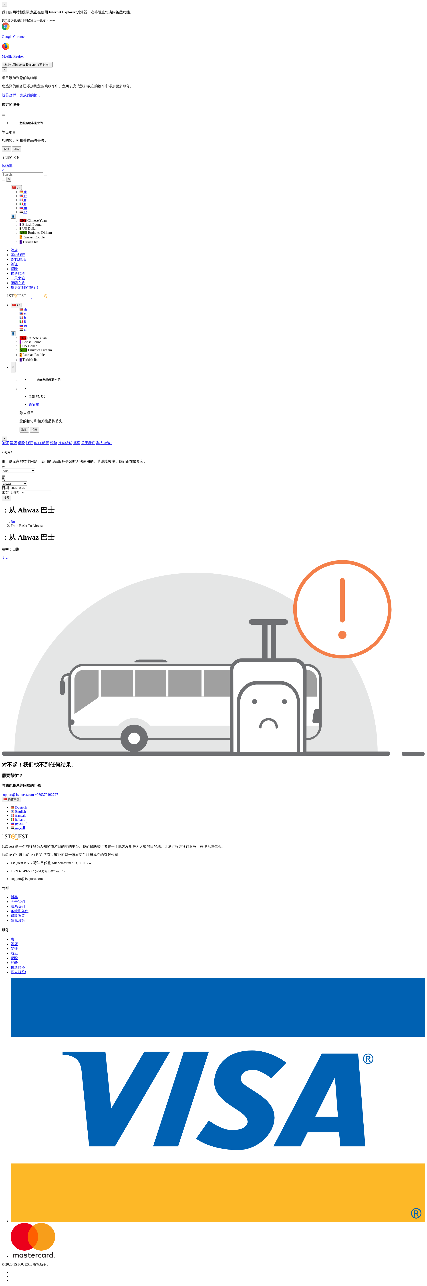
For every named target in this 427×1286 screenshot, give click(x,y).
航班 (29, 443)
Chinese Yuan (33, 220)
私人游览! (104, 443)
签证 (14, 264)
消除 (17, 149)
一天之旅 (18, 278)
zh (18, 187)
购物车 (7, 166)
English (20, 811)
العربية (19, 828)
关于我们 (88, 443)
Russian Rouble (32, 237)
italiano (19, 819)
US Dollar (28, 228)
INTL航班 (18, 259)
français (20, 815)
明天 (5, 557)
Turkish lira (29, 242)
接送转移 (18, 273)
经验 (53, 443)
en (25, 196)
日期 (5, 488)
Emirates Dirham (36, 232)
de (25, 192)
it (24, 204)
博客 (76, 443)
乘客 (5, 492)
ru (25, 208)
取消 (6, 149)
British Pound (31, 224)
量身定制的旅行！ (25, 287)
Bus (13, 522)
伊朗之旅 (18, 283)
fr (24, 200)
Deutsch (20, 807)
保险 (14, 269)
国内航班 (18, 255)
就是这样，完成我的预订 (21, 95)
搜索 (6, 497)
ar (25, 212)
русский (21, 823)
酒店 (14, 250)
